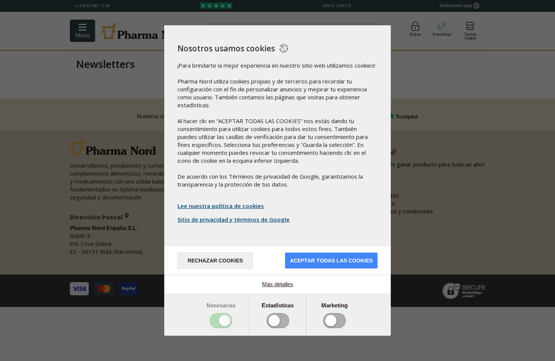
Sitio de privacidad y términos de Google (233, 219)
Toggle (221, 320)
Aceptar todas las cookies (331, 261)
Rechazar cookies (215, 261)
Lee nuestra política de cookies (220, 206)
